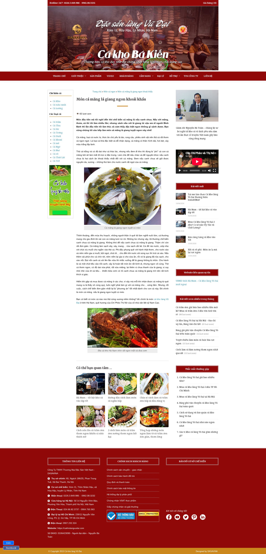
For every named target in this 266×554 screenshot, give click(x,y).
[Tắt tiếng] (209, 170)
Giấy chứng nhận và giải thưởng (122, 507)
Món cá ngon (109, 91)
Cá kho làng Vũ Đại (73, 551)
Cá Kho (56, 101)
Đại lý (160, 76)
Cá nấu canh (59, 105)
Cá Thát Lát (59, 157)
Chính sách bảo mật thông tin (121, 488)
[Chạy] (179, 170)
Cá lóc (56, 129)
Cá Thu (56, 125)
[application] (197, 162)
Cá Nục (56, 150)
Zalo (8, 543)
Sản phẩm (95, 76)
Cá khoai (57, 139)
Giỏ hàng (208, 3)
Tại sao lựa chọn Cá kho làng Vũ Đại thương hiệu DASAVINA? (203, 197)
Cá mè (56, 143)
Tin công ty (191, 76)
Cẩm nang (145, 76)
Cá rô (55, 154)
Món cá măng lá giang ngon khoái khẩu (135, 91)
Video (110, 76)
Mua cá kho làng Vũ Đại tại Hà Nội (197, 396)
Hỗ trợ (173, 76)
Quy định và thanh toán (118, 482)
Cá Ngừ (56, 147)
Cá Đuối (57, 136)
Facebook (11, 548)
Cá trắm (57, 122)
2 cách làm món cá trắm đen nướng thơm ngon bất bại (122, 433)
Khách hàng (126, 76)
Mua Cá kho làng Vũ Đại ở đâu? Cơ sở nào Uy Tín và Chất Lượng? (201, 225)
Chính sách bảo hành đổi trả (121, 476)
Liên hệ (208, 76)
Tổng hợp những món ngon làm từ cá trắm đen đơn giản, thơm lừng (153, 433)
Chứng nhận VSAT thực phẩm (121, 500)
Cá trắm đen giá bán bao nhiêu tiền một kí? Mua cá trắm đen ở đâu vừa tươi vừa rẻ (197, 311)
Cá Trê (56, 161)
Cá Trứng (57, 132)
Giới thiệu (77, 76)
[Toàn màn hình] (214, 170)
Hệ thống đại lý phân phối (119, 494)
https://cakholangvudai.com (70, 528)
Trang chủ (59, 76)
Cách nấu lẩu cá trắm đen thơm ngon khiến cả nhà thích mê (90, 433)
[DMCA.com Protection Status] (148, 515)
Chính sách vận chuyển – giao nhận (124, 470)
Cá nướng (58, 108)
